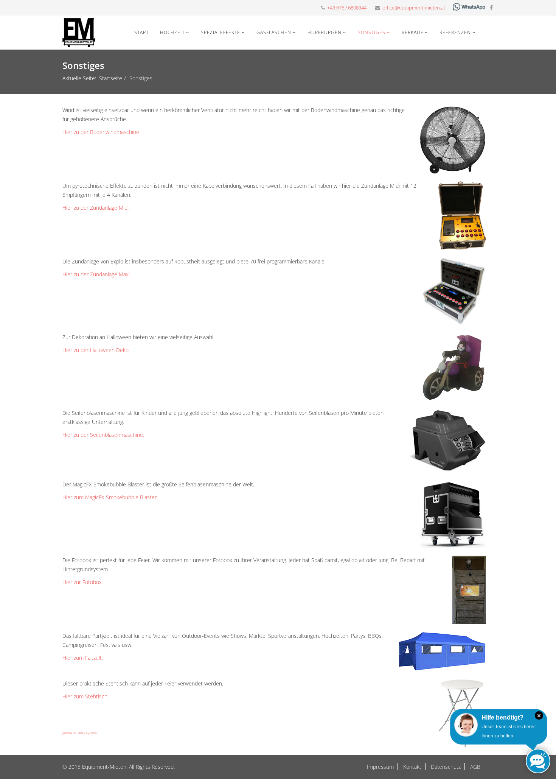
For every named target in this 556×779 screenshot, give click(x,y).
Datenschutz (445, 766)
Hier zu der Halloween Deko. (96, 350)
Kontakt (411, 766)
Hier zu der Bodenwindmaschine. (101, 132)
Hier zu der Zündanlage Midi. (96, 207)
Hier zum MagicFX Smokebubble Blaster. (110, 497)
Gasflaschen (273, 32)
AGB (474, 766)
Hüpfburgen (325, 32)
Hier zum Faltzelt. (82, 657)
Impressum (380, 766)
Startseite (110, 78)
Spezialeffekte (220, 32)
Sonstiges (371, 32)
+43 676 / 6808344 (347, 8)
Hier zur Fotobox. (82, 582)
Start (141, 32)
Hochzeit (172, 32)
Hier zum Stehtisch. (85, 696)
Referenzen (455, 32)
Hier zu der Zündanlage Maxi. (96, 274)
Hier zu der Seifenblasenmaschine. (103, 434)
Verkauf (412, 32)
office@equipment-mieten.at (413, 8)
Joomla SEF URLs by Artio (79, 733)
